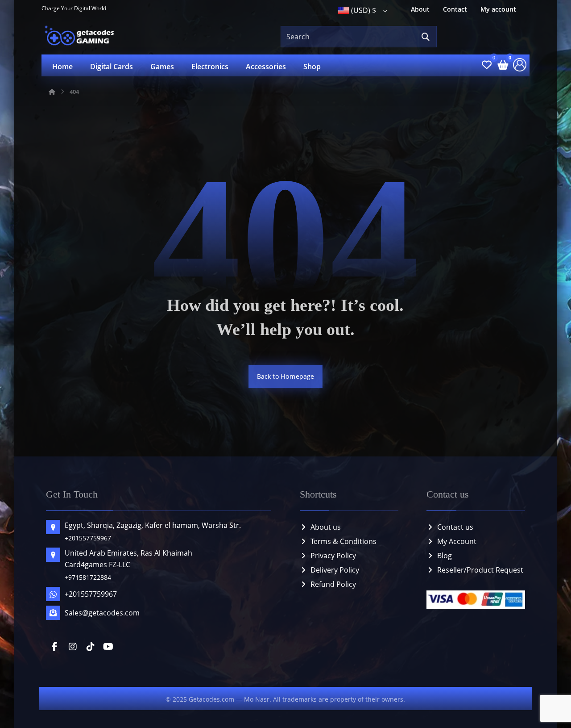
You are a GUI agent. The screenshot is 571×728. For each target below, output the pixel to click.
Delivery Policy (334, 570)
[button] (426, 37)
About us (325, 527)
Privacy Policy (333, 556)
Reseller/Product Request (480, 570)
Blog (444, 556)
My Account (456, 541)
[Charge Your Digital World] (80, 36)
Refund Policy (333, 584)
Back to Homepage (285, 376)
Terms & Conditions (343, 541)
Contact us (455, 527)
